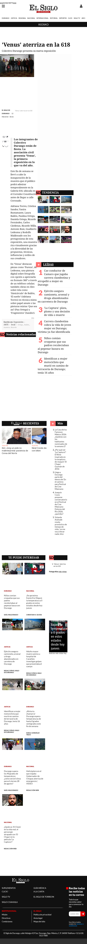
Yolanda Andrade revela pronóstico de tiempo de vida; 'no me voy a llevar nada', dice (61, 525)
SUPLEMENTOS (9, 888)
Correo (5, 147)
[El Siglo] (20, 885)
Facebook (5, 137)
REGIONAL (22, 18)
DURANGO (5, 18)
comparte (5, 151)
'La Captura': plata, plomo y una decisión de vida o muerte (57, 311)
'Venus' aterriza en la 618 (60, 565)
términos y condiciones (76, 925)
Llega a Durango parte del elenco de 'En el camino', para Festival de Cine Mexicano (60, 480)
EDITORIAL (54, 18)
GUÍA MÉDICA (40, 888)
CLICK (70, 18)
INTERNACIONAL (42, 18)
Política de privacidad (42, 914)
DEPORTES (63, 18)
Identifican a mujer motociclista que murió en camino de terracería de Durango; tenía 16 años (53, 365)
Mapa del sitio (39, 921)
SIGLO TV (77, 18)
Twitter (5, 142)
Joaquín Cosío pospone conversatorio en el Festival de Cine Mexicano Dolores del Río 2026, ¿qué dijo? (61, 503)
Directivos (6, 918)
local (13, 324)
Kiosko (43, 24)
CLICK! (5, 891)
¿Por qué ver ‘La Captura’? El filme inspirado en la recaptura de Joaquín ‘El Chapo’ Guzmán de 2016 (61, 459)
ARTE (6, 324)
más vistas (62, 571)
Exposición (18, 322)
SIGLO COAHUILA (10, 902)
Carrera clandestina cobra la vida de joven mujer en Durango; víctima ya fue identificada (54, 327)
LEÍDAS (48, 264)
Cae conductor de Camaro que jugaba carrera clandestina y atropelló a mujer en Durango (54, 277)
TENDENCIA (50, 192)
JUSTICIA (14, 18)
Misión (4, 914)
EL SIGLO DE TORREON (44, 897)
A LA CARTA (39, 891)
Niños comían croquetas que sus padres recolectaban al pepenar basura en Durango (53, 345)
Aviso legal (38, 918)
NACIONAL (31, 18)
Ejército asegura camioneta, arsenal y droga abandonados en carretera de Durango (53, 296)
